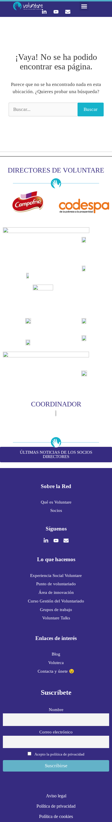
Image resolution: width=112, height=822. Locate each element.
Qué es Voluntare (56, 502)
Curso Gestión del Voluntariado (56, 601)
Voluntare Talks (56, 618)
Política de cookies (56, 816)
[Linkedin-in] (44, 12)
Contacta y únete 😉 (56, 671)
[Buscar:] (43, 109)
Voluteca (56, 662)
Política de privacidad (56, 806)
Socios (56, 510)
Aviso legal (56, 795)
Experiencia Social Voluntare (56, 575)
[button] (84, 6)
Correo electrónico (56, 731)
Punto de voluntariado (56, 584)
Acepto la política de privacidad (59, 754)
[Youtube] (56, 12)
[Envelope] (68, 12)
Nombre (56, 709)
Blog (56, 654)
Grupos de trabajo (56, 609)
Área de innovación (56, 592)
